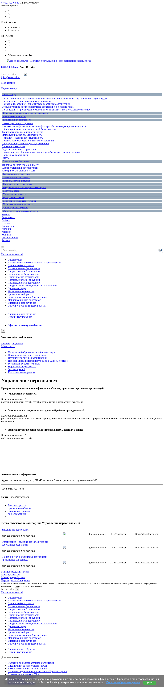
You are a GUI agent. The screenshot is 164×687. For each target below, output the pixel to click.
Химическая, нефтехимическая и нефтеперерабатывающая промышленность (44, 126)
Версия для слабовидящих (15, 580)
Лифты (5, 157)
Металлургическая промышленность (22, 134)
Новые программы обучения (17, 123)
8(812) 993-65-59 (10, 2)
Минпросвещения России (15, 571)
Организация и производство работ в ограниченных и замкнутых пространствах (46, 109)
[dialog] (82, 334)
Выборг (6, 220)
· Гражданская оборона (13, 197)
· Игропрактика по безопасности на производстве (26, 113)
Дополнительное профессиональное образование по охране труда (38, 106)
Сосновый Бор (10, 237)
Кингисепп (8, 226)
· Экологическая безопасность (16, 177)
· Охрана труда (9, 94)
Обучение (17, 343)
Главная (5, 343)
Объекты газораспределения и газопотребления (28, 140)
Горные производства (13, 146)
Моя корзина (8, 82)
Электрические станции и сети (19, 170)
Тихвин (6, 240)
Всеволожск (8, 217)
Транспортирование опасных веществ (22, 132)
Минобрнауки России (13, 577)
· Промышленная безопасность (16, 120)
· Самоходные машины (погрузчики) (19, 201)
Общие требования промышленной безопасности (29, 129)
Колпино (6, 234)
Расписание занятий (12, 254)
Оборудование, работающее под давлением (25, 143)
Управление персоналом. (15, 529)
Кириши (6, 229)
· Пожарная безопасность (14, 116)
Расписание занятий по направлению (19, 512)
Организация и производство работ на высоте (27, 101)
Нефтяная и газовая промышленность (22, 137)
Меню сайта (8, 346)
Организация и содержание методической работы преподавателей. (25, 543)
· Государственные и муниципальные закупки (24, 187)
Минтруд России (10, 574)
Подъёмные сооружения (15, 155)
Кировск (6, 231)
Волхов (6, 214)
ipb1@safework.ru (10, 77)
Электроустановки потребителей (20, 167)
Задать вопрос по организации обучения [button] (20, 506)
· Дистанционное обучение (15, 207)
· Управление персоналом (14, 194)
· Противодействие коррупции (16, 181)
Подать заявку (9, 88)
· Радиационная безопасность (16, 174)
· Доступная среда (10, 191)
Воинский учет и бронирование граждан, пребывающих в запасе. (24, 558)
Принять (150, 682)
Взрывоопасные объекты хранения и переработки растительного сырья (41, 152)
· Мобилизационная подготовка (17, 204)
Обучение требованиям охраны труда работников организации (36, 103)
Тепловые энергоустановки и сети (20, 164)
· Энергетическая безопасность (16, 161)
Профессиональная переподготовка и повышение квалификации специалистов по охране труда (54, 98)
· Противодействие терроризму (17, 184)
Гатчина (6, 223)
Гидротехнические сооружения (19, 149)
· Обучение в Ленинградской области (20, 211)
